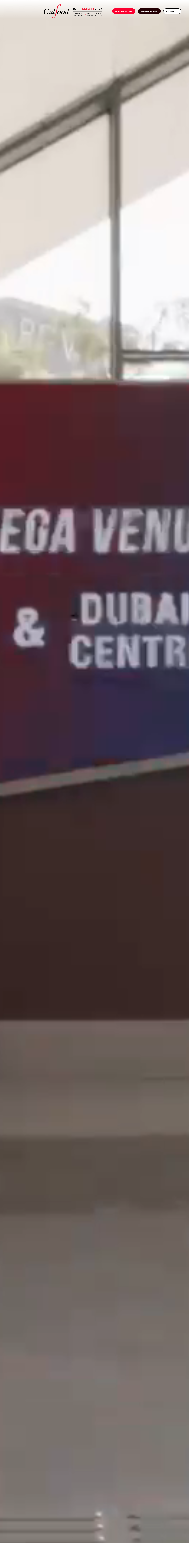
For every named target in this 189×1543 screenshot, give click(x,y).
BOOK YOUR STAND (123, 11)
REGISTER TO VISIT (149, 11)
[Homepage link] (73, 11)
